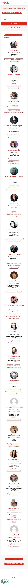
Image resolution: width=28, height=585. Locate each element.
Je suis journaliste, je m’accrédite (14, 559)
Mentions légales (14, 574)
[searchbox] (14, 16)
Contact (13, 572)
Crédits (14, 577)
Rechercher (14, 23)
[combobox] (14, 14)
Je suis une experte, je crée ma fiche (14, 563)
